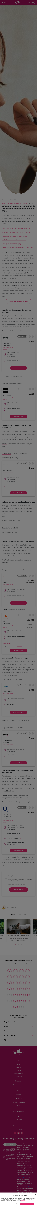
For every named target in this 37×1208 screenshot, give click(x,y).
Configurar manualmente (10, 1204)
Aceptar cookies (27, 1204)
